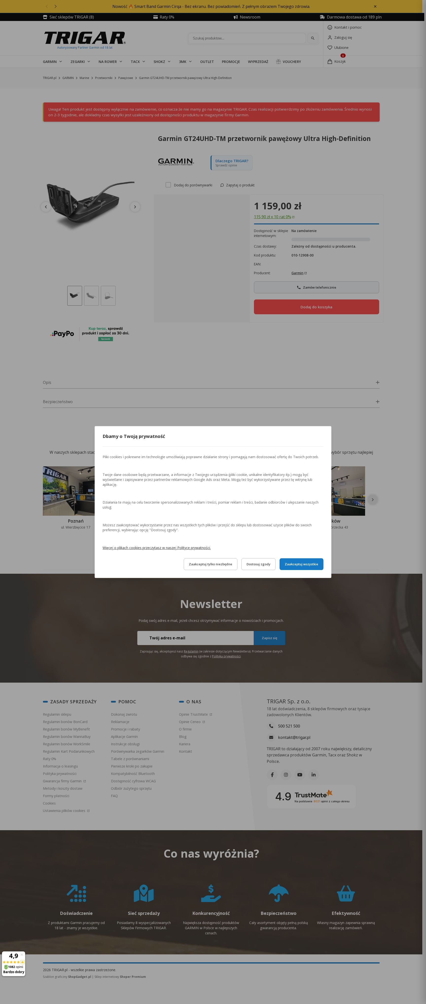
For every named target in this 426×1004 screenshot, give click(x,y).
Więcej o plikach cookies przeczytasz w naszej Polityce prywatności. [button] (157, 547)
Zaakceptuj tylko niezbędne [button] (210, 564)
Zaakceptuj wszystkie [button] (301, 564)
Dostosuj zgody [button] (258, 564)
